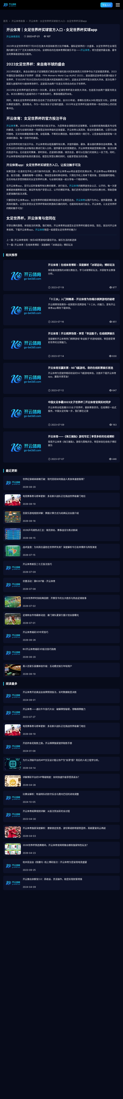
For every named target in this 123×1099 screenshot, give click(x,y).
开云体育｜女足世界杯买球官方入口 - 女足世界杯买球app (58, 21)
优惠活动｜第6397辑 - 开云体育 (39, 581)
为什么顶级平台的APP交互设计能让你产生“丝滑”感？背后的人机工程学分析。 (61, 760)
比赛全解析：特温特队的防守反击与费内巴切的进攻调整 (51, 794)
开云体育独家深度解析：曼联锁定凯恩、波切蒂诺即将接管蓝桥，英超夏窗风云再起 (64, 828)
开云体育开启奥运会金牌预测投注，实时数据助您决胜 (50, 692)
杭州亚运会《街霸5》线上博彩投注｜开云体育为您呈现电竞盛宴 (55, 862)
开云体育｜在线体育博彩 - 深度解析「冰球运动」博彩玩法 (43, 244)
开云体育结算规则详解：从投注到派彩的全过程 (46, 811)
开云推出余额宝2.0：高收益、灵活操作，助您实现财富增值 (52, 879)
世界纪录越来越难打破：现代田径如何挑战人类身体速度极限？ (54, 479)
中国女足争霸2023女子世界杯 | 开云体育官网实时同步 (79, 402)
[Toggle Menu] (117, 5)
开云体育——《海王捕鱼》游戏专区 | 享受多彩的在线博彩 (81, 436)
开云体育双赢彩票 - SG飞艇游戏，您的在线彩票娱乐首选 (80, 367)
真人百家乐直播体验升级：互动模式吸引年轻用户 (47, 666)
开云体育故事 (18, 21)
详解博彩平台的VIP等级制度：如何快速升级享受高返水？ (51, 777)
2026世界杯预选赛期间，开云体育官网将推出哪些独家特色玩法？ (56, 845)
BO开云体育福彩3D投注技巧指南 (39, 649)
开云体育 (85, 50)
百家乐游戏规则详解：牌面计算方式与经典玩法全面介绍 (51, 513)
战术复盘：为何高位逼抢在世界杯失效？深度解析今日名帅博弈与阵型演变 (60, 547)
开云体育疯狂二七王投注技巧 (37, 564)
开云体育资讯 (13, 36)
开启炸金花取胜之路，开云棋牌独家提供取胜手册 (47, 743)
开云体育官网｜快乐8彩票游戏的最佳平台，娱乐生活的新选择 (45, 240)
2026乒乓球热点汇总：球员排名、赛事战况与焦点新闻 (50, 530)
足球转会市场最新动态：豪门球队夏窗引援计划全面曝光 (51, 615)
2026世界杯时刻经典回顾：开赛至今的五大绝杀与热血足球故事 (54, 598)
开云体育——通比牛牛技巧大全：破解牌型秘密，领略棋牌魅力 (54, 709)
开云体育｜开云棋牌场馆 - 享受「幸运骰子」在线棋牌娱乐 (81, 333)
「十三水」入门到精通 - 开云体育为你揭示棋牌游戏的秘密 (81, 299)
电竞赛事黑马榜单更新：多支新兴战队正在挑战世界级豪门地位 (54, 496)
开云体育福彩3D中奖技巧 (35, 632)
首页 (5, 21)
